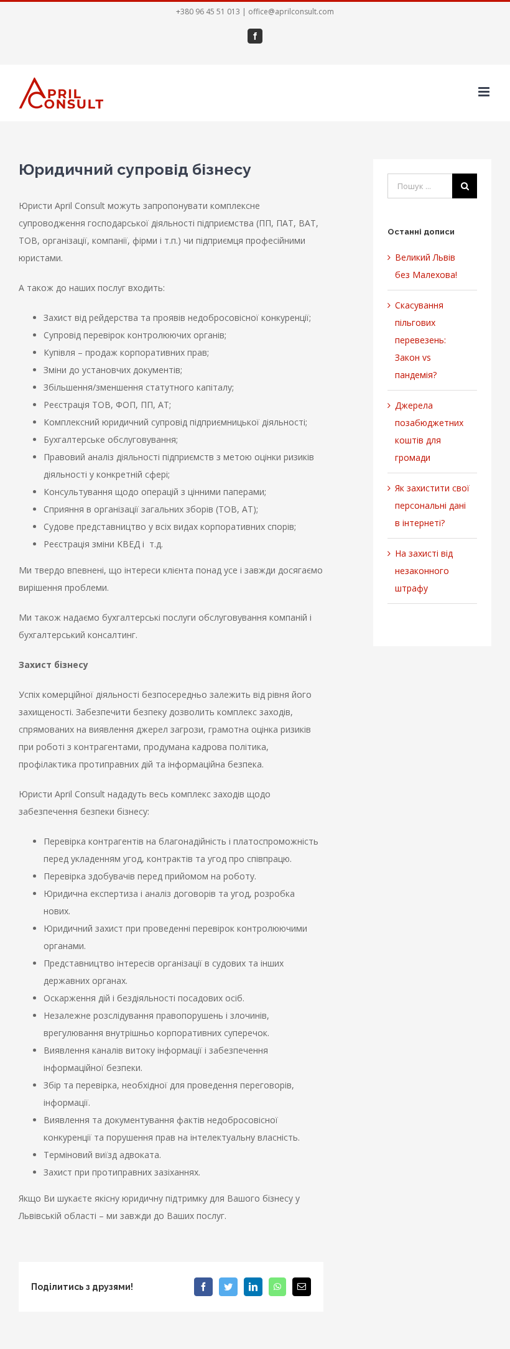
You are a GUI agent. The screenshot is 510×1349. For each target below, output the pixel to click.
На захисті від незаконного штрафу (424, 570)
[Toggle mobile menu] (484, 91)
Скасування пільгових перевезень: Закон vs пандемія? (420, 340)
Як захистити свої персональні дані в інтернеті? (432, 505)
